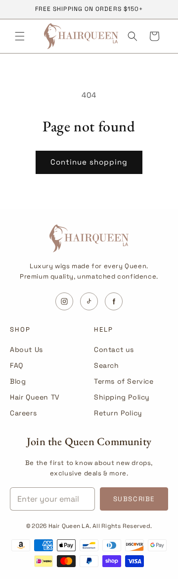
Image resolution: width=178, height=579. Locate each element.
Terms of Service (124, 381)
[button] (20, 36)
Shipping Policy (122, 397)
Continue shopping (89, 162)
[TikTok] (89, 301)
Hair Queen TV (35, 397)
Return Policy (118, 412)
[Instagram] (64, 301)
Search (106, 365)
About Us (26, 349)
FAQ (16, 365)
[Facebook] (114, 301)
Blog (18, 381)
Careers (23, 412)
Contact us (114, 349)
